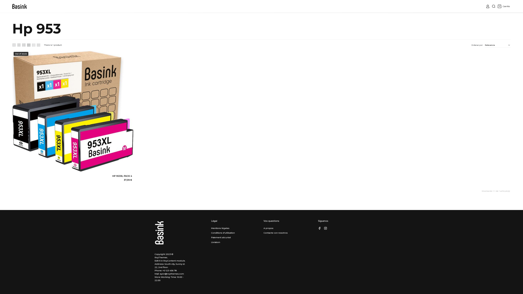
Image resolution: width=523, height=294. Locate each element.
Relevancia (490, 45)
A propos (268, 228)
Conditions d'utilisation (223, 233)
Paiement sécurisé (221, 237)
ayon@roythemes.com (172, 273)
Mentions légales (220, 228)
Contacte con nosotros (276, 233)
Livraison (215, 242)
